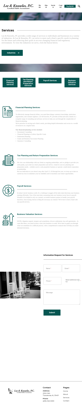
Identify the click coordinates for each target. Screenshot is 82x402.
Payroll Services (50, 80)
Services (53, 6)
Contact (60, 6)
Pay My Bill (70, 6)
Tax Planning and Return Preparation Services (28, 82)
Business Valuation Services (72, 82)
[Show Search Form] (78, 6)
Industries (11, 53)
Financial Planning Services (10, 82)
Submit (52, 312)
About (46, 6)
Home (40, 6)
